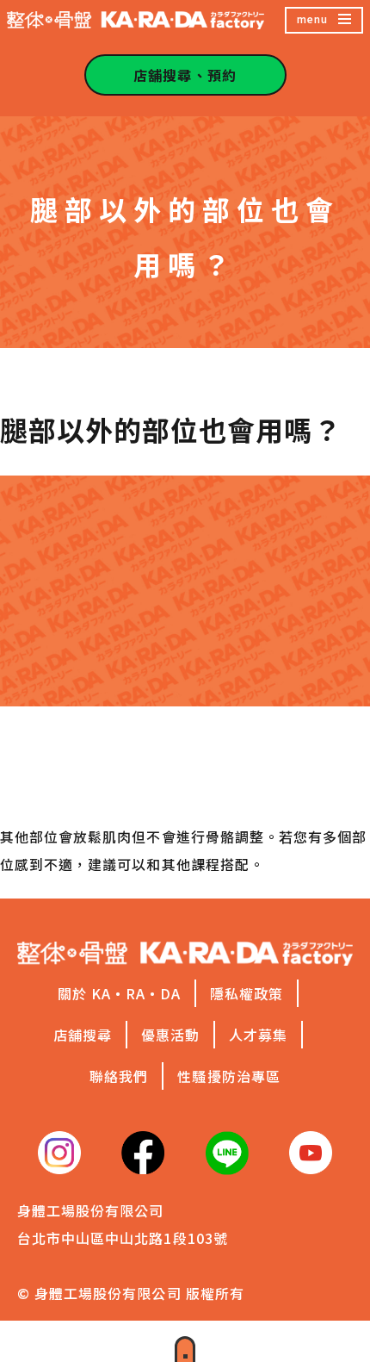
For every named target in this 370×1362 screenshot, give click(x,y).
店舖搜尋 (82, 1034)
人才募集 (258, 1034)
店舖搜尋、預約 (184, 75)
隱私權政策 (246, 993)
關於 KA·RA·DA (120, 993)
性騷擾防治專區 (228, 1076)
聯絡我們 (118, 1076)
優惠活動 (170, 1034)
